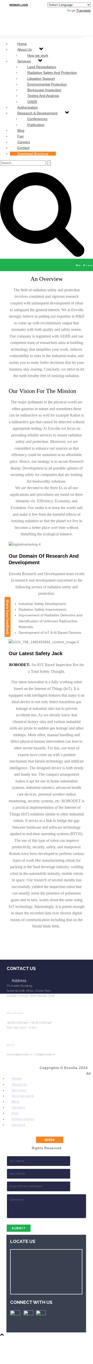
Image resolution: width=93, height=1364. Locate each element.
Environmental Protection (47, 84)
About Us (24, 49)
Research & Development (37, 113)
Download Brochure (32, 154)
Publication (35, 125)
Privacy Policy (23, 1119)
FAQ (15, 1113)
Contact (23, 148)
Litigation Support (41, 79)
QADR (32, 102)
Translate (83, 10)
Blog (20, 130)
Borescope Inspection (44, 90)
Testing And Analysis (43, 96)
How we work (23, 1096)
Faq (20, 136)
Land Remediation (41, 67)
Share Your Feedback (7, 616)
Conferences (37, 119)
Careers (23, 142)
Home (22, 44)
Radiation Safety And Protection (52, 73)
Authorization (27, 107)
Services (24, 61)
